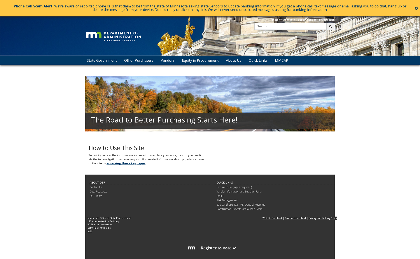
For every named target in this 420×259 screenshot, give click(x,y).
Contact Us (96, 187)
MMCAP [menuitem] (281, 60)
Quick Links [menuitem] (258, 60)
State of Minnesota (283, 19)
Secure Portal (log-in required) (234, 187)
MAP (90, 231)
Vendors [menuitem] (168, 60)
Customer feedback (295, 218)
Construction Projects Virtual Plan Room (239, 209)
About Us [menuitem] (233, 60)
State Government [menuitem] (102, 60)
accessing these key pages (126, 163)
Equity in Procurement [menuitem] (200, 60)
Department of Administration (316, 19)
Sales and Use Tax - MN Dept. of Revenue (241, 204)
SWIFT (220, 196)
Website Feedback (272, 218)
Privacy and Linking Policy (323, 218)
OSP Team (96, 196)
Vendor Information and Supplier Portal (239, 191)
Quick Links (225, 182)
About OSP (97, 182)
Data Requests (98, 191)
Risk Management (227, 200)
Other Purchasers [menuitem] (138, 60)
